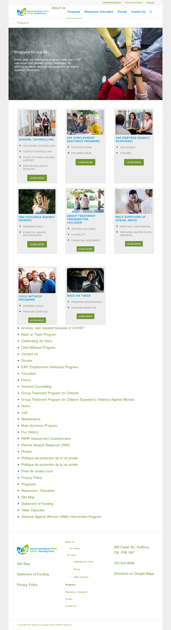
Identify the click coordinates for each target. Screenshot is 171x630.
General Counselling (36, 386)
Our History (30, 431)
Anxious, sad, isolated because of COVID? (52, 327)
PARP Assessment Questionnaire (46, 438)
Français (150, 2)
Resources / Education (38, 490)
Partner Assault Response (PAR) (45, 444)
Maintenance (30, 418)
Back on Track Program (38, 334)
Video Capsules (32, 510)
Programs (23, 22)
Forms (26, 379)
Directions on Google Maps (134, 573)
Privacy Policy (31, 477)
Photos (26, 451)
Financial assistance (85, 240)
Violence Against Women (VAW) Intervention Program (61, 516)
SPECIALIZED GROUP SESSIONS (35, 167)
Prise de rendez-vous (37, 470)
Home (25, 405)
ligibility (79, 234)
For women (127, 147)
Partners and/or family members (136, 234)
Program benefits (83, 307)
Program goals (33, 226)
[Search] (151, 11)
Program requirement (86, 301)
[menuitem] (112, 3)
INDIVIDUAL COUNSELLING (39, 145)
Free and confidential (135, 226)
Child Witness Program (38, 347)
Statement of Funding (37, 503)
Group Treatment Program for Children (50, 392)
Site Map (28, 497)
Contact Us (29, 353)
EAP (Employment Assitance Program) (50, 366)
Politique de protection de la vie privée (49, 457)
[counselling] (33, 11)
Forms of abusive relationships (34, 234)
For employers (81, 147)
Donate (26, 360)
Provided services (35, 311)
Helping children (83, 228)
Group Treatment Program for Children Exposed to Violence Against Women (77, 399)
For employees (81, 153)
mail (24, 412)
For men (125, 153)
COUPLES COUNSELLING (37, 151)
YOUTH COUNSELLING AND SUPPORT (39, 159)
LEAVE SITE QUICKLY (112, 2)
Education (28, 373)
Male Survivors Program (39, 425)
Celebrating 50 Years (36, 340)
